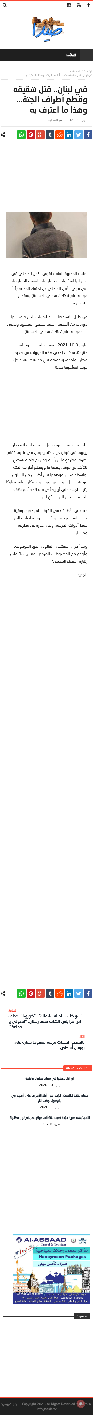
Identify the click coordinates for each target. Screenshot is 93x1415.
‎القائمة (71, 55)
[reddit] (59, 134)
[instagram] (69, 5)
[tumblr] (50, 134)
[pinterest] (31, 134)
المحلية (76, 71)
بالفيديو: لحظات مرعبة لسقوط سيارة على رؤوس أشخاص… (49, 1042)
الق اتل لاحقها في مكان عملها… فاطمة (49, 1078)
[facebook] (88, 134)
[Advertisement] (46, 180)
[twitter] (78, 134)
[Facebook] (88, 5)
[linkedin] (69, 134)
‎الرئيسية (88, 71)
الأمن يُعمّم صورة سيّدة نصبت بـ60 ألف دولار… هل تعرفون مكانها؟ (50, 1118)
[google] (40, 134)
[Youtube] (78, 5)
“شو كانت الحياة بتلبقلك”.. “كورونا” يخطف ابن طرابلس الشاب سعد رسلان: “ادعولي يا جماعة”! (45, 1018)
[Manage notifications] (81, 1404)
